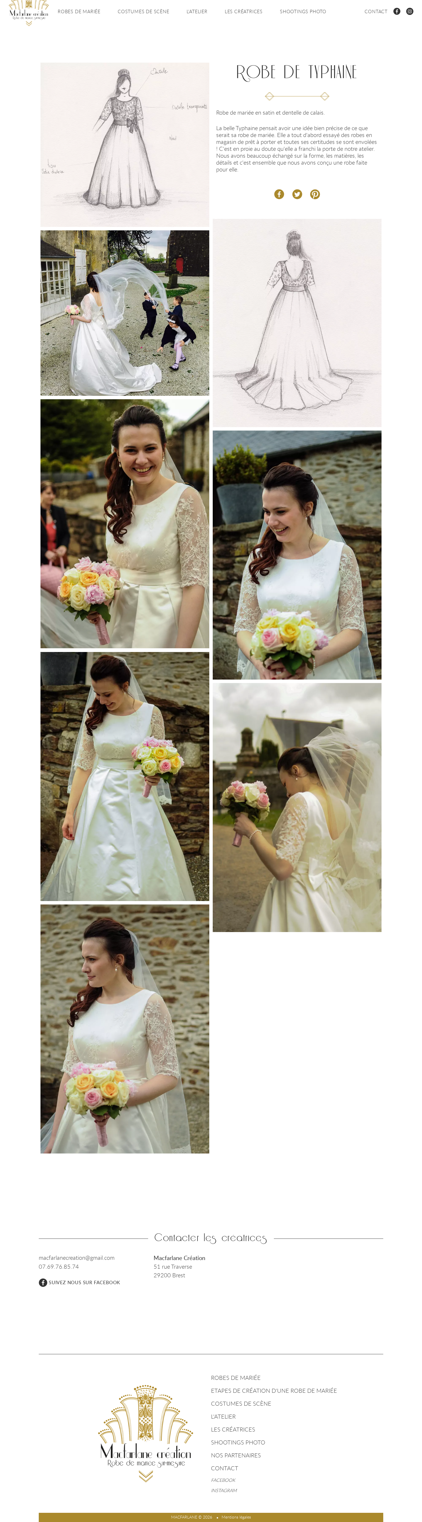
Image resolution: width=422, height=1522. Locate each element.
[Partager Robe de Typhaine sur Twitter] (297, 194)
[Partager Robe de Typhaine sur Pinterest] (315, 194)
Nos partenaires (236, 1455)
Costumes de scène (143, 11)
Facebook (223, 1480)
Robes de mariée (79, 11)
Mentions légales (236, 1517)
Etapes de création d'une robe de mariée (274, 1390)
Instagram (224, 1490)
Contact (376, 11)
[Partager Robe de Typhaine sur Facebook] (279, 194)
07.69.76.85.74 (59, 1266)
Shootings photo (303, 11)
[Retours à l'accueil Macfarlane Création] (146, 1433)
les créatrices (244, 11)
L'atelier (197, 11)
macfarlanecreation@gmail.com (77, 1257)
